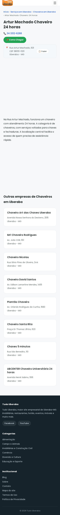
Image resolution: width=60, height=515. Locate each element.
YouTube (24, 423)
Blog (4, 477)
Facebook (9, 423)
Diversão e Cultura (11, 457)
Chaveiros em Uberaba (44, 11)
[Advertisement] (30, 164)
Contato (6, 486)
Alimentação (8, 439)
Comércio (7, 452)
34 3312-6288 (14, 33)
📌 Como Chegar (15, 39)
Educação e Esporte (12, 461)
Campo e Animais (11, 444)
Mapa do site (8, 490)
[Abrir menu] (55, 3)
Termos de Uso (9, 495)
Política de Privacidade (13, 499)
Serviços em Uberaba (20, 11)
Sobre (5, 481)
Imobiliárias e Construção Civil (17, 448)
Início (6, 11)
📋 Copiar (42, 51)
